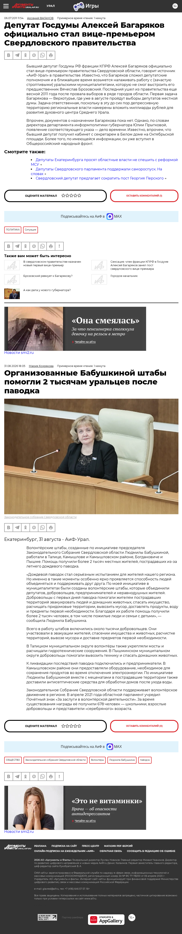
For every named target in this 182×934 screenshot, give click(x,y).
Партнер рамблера (72, 917)
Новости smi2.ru (19, 353)
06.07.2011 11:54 (14, 18)
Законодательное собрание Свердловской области (40, 517)
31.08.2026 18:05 (14, 366)
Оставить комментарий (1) (144, 195)
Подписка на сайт (64, 846)
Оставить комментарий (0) (144, 726)
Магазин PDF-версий (118, 846)
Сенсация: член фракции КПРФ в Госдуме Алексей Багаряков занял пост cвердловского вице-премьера (139, 265)
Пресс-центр (90, 846)
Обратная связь (111, 851)
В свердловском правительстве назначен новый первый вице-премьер (52, 263)
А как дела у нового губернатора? (47, 290)
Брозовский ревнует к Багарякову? (48, 276)
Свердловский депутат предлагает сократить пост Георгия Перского (100, 178)
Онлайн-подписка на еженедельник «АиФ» (64, 851)
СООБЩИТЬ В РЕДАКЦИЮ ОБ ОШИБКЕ (151, 851)
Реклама (40, 846)
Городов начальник (124, 276)
